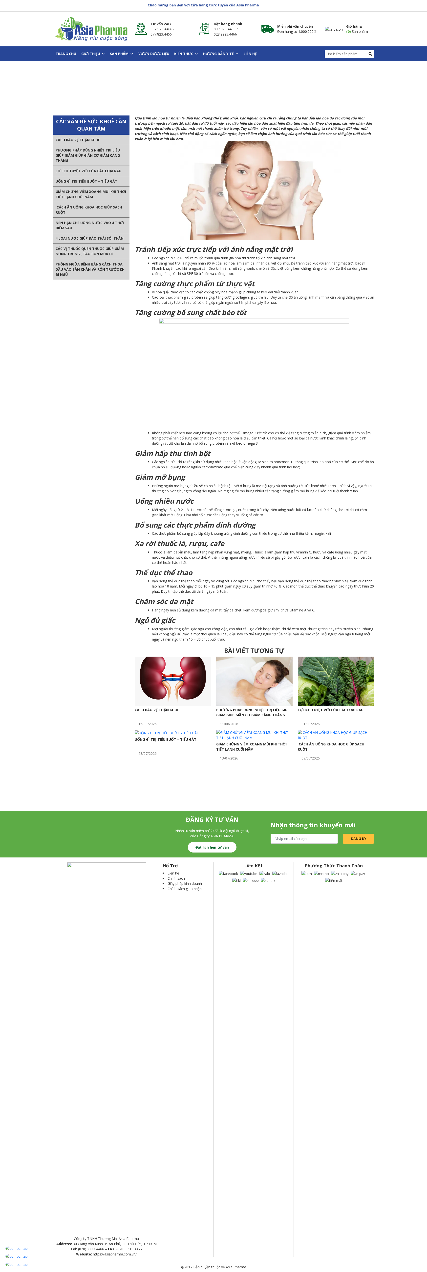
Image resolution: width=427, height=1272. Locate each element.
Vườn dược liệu (153, 53)
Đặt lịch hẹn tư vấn (212, 847)
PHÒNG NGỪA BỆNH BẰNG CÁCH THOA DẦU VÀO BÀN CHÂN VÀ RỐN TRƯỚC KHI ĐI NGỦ (91, 269)
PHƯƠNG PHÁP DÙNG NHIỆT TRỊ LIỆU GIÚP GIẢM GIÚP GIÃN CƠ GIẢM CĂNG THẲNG (88, 155)
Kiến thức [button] (183, 53)
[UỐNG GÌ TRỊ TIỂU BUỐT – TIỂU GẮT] (167, 732)
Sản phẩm (119, 53)
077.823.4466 (161, 34)
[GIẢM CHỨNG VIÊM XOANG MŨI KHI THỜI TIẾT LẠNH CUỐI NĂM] (254, 734)
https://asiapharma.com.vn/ (115, 1254)
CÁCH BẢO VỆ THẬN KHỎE (78, 139)
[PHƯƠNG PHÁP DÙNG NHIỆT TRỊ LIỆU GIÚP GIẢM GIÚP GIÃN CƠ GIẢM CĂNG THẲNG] (254, 681)
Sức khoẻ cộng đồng (178, 88)
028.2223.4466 (225, 34)
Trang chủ (66, 53)
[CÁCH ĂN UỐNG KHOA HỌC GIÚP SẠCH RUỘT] (336, 734)
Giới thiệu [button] (90, 53)
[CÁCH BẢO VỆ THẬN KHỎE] (173, 681)
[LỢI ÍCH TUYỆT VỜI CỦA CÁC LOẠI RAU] (336, 681)
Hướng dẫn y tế (218, 53)
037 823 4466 (161, 29)
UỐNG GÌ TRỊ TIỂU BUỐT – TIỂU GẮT (86, 181)
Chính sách (176, 878)
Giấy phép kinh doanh (185, 883)
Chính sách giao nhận (185, 888)
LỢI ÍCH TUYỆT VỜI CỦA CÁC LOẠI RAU (88, 171)
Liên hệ (250, 53)
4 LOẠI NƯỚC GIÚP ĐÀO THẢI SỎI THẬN (90, 238)
